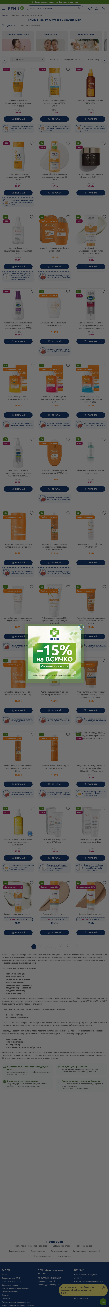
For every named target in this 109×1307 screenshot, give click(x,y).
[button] (54, 652)
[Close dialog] (81, 627)
